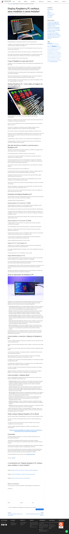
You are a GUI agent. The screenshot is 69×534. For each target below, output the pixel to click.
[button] (66, 531)
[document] (34, 267)
